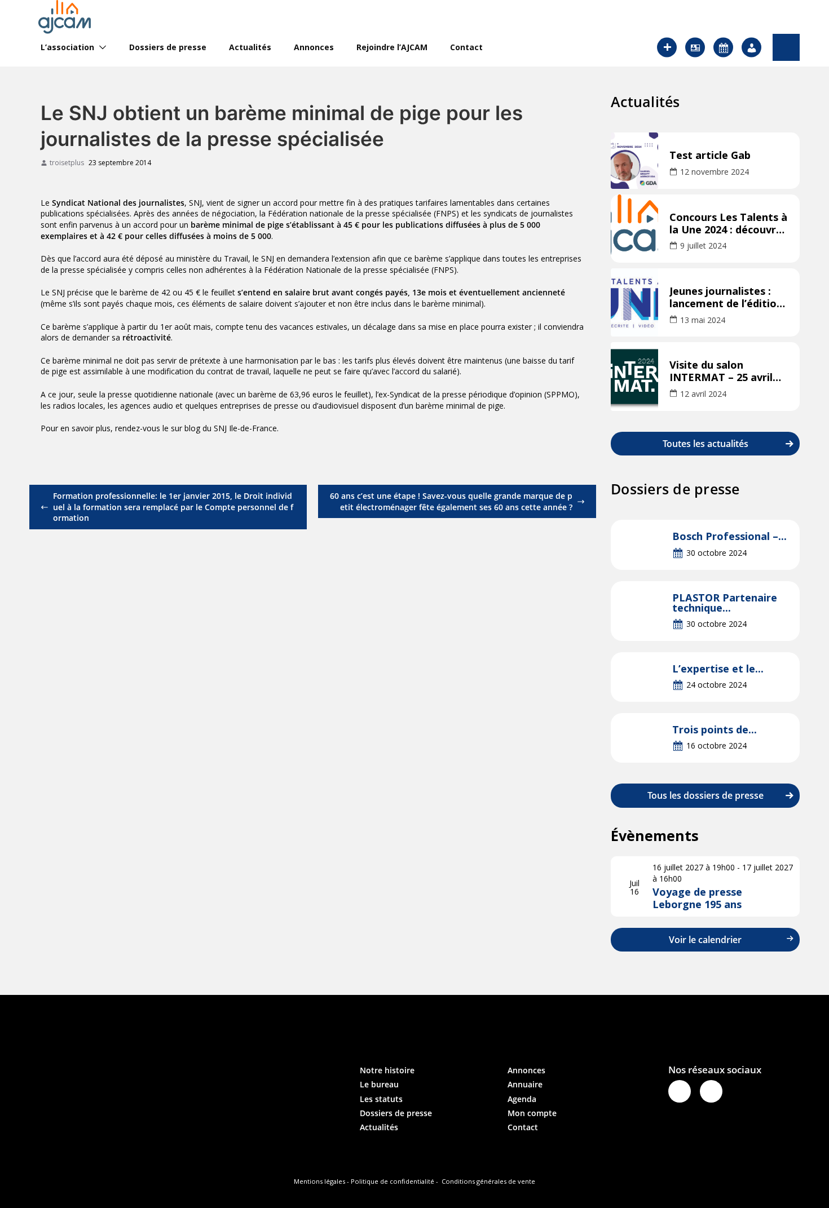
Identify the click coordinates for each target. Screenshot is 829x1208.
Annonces (314, 47)
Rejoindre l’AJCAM (391, 47)
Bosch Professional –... (729, 536)
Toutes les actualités (705, 443)
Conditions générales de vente (488, 1181)
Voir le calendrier (705, 939)
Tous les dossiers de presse (705, 795)
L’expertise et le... (718, 668)
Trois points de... (714, 729)
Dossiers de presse (167, 47)
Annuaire (525, 1084)
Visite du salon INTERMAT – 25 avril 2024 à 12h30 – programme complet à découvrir (727, 371)
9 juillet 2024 (703, 245)
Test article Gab (710, 155)
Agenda (522, 1099)
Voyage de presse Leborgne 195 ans (697, 898)
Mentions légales (319, 1181)
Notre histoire (387, 1070)
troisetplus (67, 162)
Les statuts (381, 1099)
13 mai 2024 (702, 320)
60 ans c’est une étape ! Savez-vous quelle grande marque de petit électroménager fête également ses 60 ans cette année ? (451, 501)
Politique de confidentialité (392, 1181)
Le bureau (379, 1084)
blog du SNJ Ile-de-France (230, 428)
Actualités (250, 47)
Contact (466, 47)
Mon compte (532, 1113)
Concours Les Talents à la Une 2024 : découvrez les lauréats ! (728, 223)
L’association (67, 47)
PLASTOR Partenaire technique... (724, 602)
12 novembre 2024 (714, 171)
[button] (100, 47)
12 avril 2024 (703, 393)
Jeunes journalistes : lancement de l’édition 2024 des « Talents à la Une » (726, 297)
